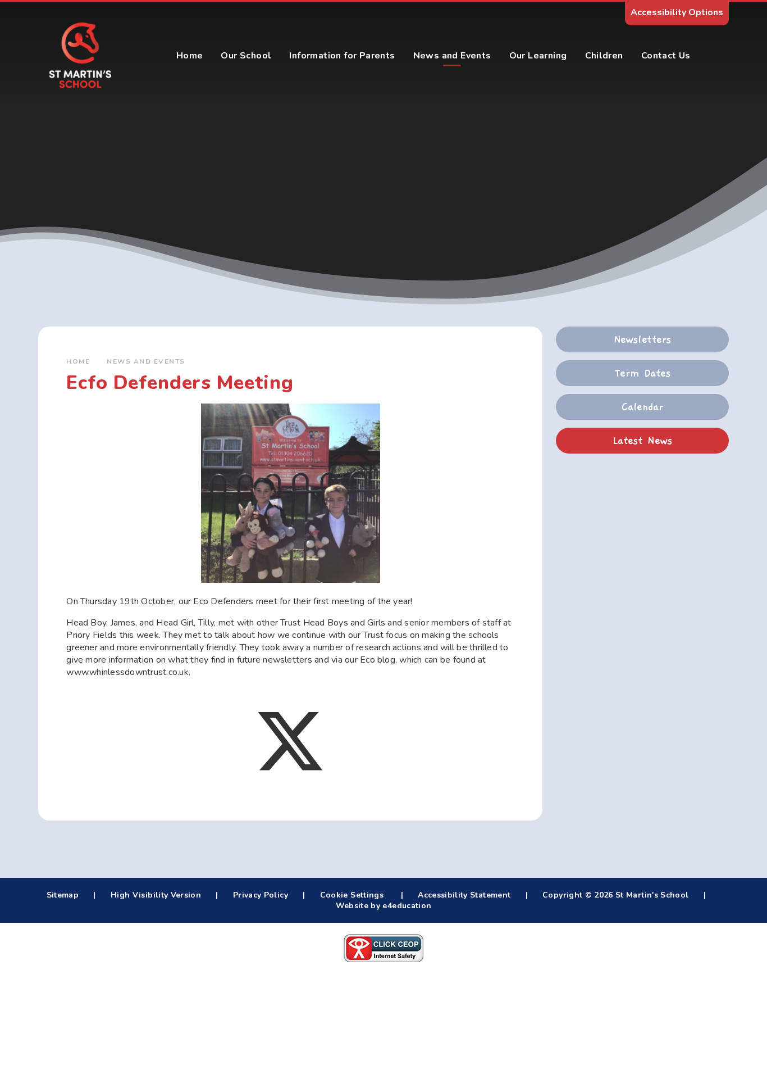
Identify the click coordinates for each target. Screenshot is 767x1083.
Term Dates (642, 373)
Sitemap (63, 895)
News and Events (146, 361)
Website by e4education (384, 905)
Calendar (643, 407)
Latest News (642, 440)
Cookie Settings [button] (351, 895)
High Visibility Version (156, 895)
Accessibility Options (677, 12)
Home (78, 361)
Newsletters (643, 339)
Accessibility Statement (464, 895)
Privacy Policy (260, 895)
